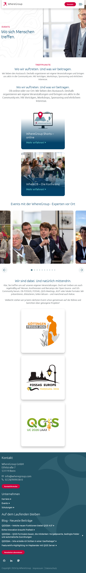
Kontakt (70, 4)
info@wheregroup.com (18, 476)
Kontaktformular (10, 486)
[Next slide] (81, 270)
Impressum (38, 568)
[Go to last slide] (5, 270)
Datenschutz (51, 568)
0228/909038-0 (14, 479)
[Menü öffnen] (81, 4)
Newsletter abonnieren (13, 552)
